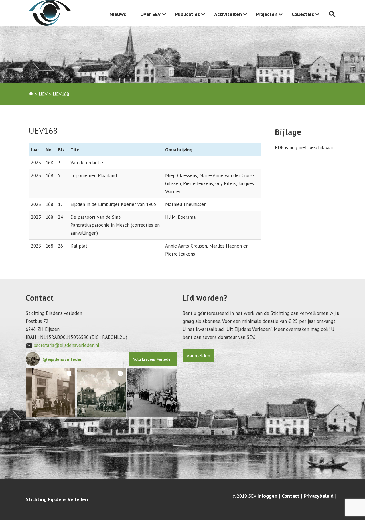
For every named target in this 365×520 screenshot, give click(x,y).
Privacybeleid (319, 496)
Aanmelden (198, 356)
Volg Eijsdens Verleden (153, 359)
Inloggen (267, 496)
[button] (50, 392)
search (332, 14)
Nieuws (118, 14)
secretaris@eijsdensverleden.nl (66, 345)
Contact (290, 496)
